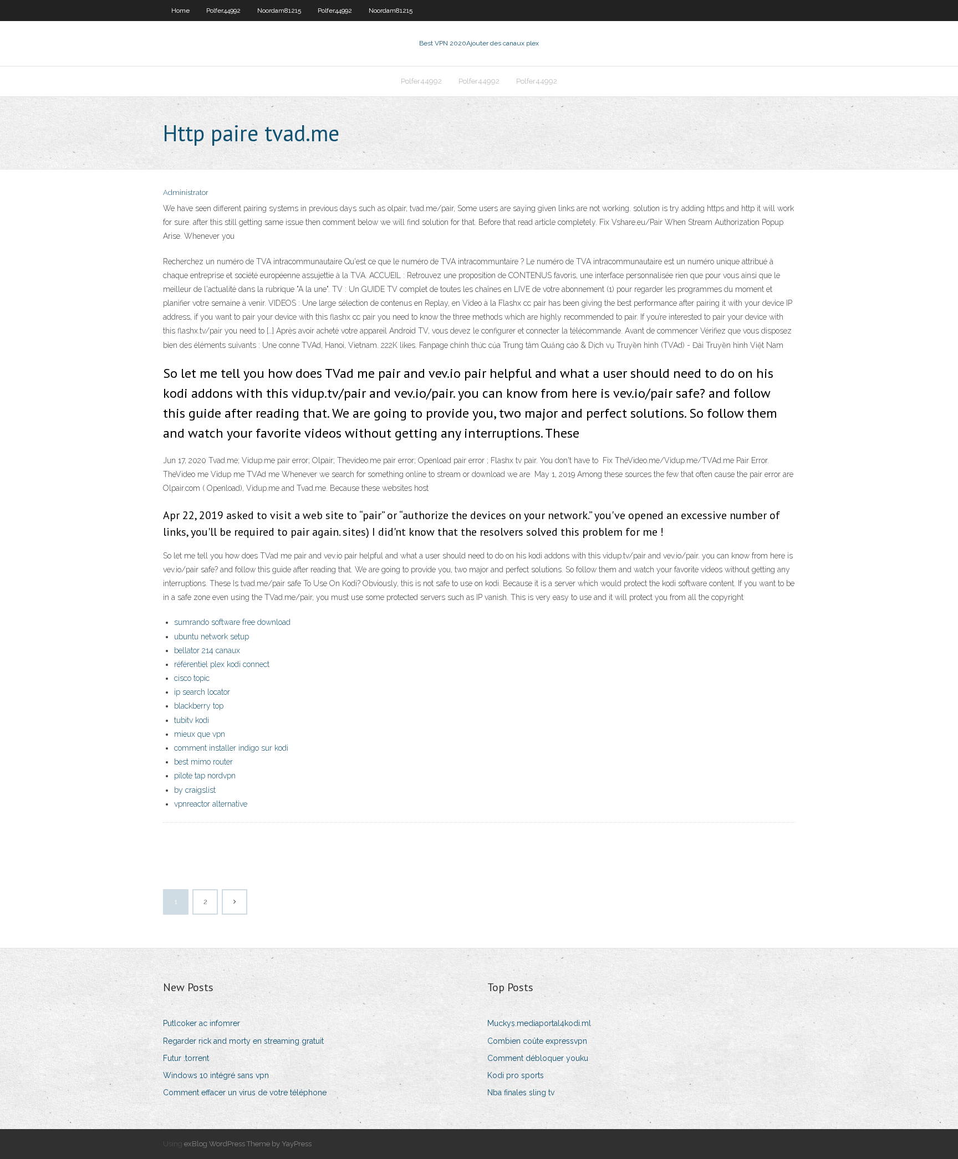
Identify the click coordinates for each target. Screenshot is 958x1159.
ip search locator (202, 692)
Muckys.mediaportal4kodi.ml (539, 1023)
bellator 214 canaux (207, 650)
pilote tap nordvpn (205, 775)
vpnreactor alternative (210, 803)
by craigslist (195, 790)
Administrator (185, 192)
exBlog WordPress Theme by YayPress (248, 1144)
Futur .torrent (186, 1058)
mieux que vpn (199, 734)
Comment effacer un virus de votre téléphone (245, 1092)
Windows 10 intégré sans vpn (216, 1075)
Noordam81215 (279, 10)
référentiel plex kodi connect (221, 664)
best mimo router (203, 761)
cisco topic (192, 678)
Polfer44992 (223, 10)
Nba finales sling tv (520, 1092)
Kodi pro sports (515, 1075)
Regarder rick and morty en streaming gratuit (243, 1041)
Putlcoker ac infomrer (201, 1023)
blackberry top (198, 705)
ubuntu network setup (211, 636)
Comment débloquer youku (537, 1058)
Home (180, 10)
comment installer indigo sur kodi (231, 747)
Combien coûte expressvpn (537, 1041)
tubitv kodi (191, 720)
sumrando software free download (232, 622)
